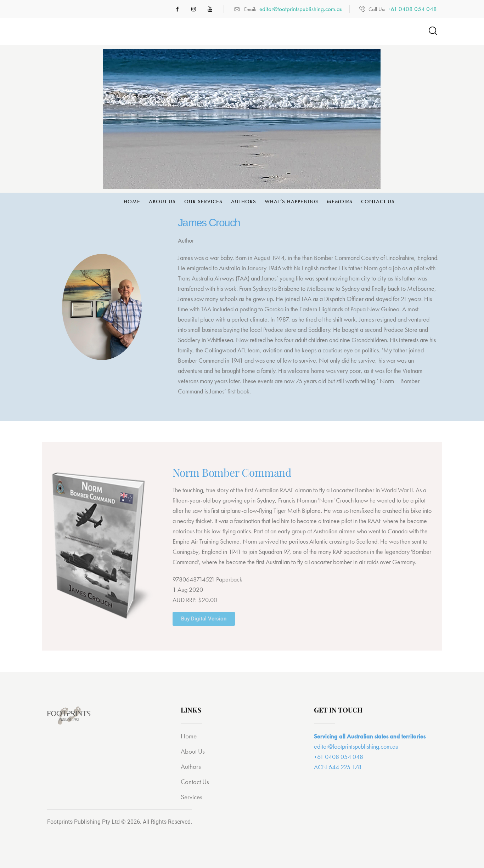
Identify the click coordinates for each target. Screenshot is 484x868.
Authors (191, 766)
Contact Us (195, 781)
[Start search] (432, 31)
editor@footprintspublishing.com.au (356, 746)
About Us (193, 751)
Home (189, 736)
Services (191, 797)
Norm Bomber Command (232, 472)
